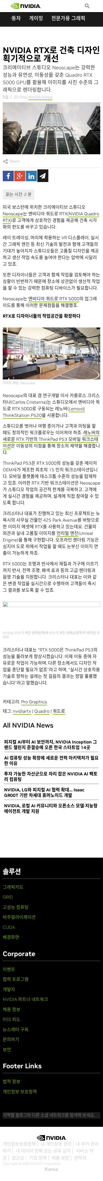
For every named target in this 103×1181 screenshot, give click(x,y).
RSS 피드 (11, 1019)
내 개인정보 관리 (56, 1144)
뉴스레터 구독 (16, 1029)
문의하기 (11, 1039)
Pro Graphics (34, 701)
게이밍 (36, 18)
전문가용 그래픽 (68, 18)
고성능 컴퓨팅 (16, 907)
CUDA (9, 927)
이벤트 (9, 969)
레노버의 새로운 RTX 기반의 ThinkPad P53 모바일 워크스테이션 (51, 439)
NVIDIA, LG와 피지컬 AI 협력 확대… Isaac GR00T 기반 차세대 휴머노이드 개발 (44, 792)
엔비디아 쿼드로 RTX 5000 (53, 298)
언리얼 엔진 (67, 533)
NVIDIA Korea (40, 97)
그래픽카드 (13, 887)
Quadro (41, 711)
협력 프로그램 (16, 979)
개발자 (9, 989)
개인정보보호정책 (19, 1144)
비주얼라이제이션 (19, 917)
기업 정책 (38, 1158)
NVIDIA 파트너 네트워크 (25, 999)
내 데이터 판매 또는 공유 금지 (43, 1151)
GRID (8, 897)
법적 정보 (11, 1081)
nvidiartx (22, 711)
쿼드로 (59, 711)
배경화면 (11, 937)
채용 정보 (11, 1009)
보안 (7, 1049)
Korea (51, 1169)
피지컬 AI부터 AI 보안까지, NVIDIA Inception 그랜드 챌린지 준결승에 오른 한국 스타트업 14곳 (50, 744)
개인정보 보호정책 (20, 1091)
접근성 (18, 1158)
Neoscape (13, 213)
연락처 (80, 1158)
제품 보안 (60, 1158)
